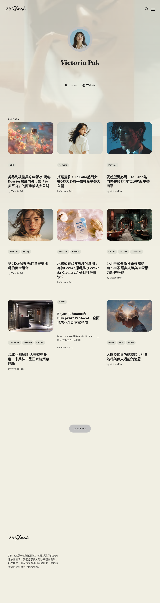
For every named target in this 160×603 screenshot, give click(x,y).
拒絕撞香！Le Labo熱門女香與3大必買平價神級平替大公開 (78, 181)
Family (131, 342)
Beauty (26, 251)
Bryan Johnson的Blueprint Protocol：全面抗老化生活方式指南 (78, 318)
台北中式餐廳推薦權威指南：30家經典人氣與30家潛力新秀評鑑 (127, 268)
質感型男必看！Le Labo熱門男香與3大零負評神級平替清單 (128, 181)
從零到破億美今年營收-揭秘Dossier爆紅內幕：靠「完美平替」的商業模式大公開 (29, 181)
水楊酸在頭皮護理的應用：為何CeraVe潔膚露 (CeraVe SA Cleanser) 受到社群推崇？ (78, 270)
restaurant (137, 251)
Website (90, 85)
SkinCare (14, 251)
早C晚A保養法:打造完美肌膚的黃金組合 (28, 266)
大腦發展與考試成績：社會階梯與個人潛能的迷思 (127, 357)
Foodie (111, 251)
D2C (12, 165)
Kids (121, 342)
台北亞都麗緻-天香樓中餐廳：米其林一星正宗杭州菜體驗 (28, 359)
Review (75, 251)
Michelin (123, 251)
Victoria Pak (17, 191)
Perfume (63, 165)
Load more (80, 428)
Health (62, 301)
